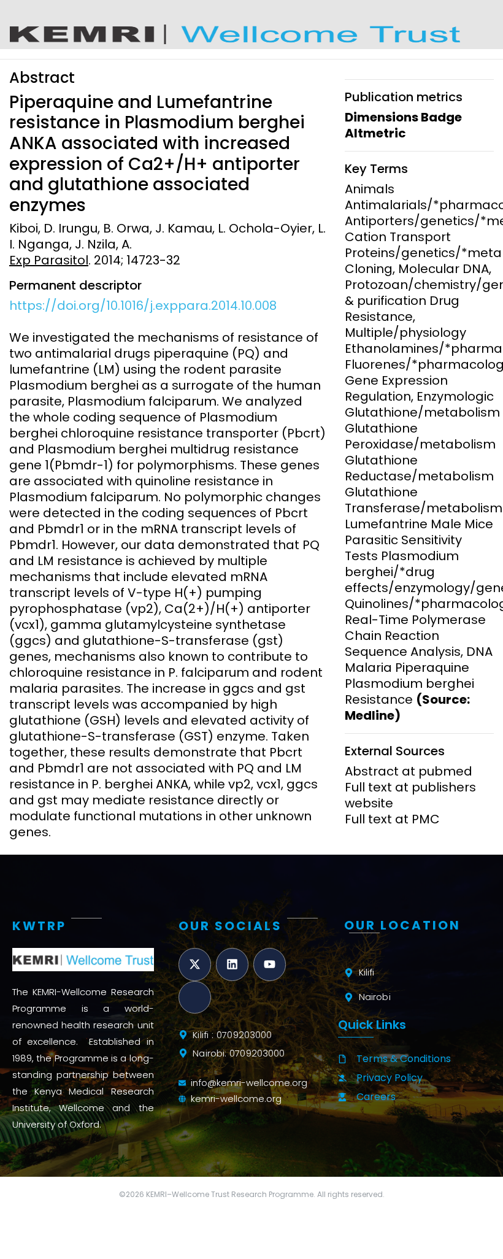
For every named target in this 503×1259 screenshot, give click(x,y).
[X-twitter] (195, 964)
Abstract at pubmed (408, 771)
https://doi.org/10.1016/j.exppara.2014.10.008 (143, 305)
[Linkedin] (232, 964)
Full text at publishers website (410, 795)
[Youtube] (269, 964)
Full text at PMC (392, 819)
